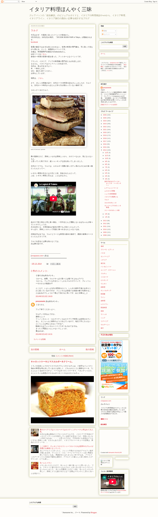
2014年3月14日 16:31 (44, 334)
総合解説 (104, 424)
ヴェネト (104, 284)
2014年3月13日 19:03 (44, 296)
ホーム (62, 349)
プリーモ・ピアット (107, 249)
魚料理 (103, 301)
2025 (105, 118)
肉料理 (103, 287)
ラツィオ (104, 314)
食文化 (103, 263)
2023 (105, 124)
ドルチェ (104, 273)
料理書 (103, 294)
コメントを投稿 (40, 339)
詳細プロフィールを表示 (109, 104)
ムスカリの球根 (109, 191)
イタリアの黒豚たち (111, 197)
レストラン (104, 304)
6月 (106, 170)
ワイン (103, 297)
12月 (107, 152)
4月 (106, 176)
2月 (106, 214)
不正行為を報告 (107, 335)
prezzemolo (40, 301)
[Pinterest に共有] (59, 264)
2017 (105, 141)
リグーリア (104, 321)
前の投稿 (90, 349)
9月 (106, 161)
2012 (105, 223)
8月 (106, 164)
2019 (105, 135)
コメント (106, 34)
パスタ (103, 253)
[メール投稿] (47, 264)
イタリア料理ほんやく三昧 (60, 9)
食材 (102, 246)
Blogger (94, 512)
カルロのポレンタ (110, 203)
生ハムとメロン (46, 463)
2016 (105, 144)
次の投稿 (35, 349)
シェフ (103, 318)
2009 (105, 232)
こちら (43, 54)
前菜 (102, 311)
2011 (105, 226)
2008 (105, 235)
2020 (105, 132)
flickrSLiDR (118, 452)
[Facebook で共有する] (57, 264)
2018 (105, 138)
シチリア (104, 260)
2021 (105, 129)
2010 (105, 229)
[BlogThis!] (53, 264)
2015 (105, 147)
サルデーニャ (105, 324)
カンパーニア (105, 256)
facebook (34, 42)
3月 (106, 179)
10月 (107, 158)
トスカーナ (104, 277)
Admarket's (111, 452)
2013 (105, 220)
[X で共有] (55, 264)
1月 (106, 217)
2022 (105, 127)
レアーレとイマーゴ (111, 188)
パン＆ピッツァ (106, 266)
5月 (106, 173)
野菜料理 (104, 307)
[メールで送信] (51, 264)
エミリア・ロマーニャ (108, 270)
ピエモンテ (104, 280)
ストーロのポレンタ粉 (112, 210)
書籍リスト (104, 419)
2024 (105, 121)
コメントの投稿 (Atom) (64, 356)
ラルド (106, 200)
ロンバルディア (106, 290)
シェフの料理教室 (110, 194)
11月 (106, 155)
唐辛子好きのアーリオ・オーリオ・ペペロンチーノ (112, 183)
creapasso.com (37, 256)
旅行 (102, 328)
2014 (105, 150)
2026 (105, 115)
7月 (106, 167)
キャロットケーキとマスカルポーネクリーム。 (52, 361)
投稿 (105, 31)
